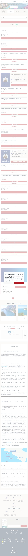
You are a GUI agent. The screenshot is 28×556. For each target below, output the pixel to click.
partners (9, 274)
